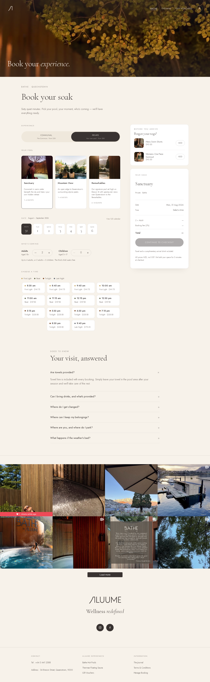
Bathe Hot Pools (89, 662)
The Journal (138, 662)
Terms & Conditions (142, 667)
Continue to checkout (159, 242)
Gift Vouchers (184, 9)
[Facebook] (110, 627)
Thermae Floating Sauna (92, 667)
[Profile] (199, 8)
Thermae (166, 9)
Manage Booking (141, 672)
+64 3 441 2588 (43, 662)
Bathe (154, 9)
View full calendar (113, 218)
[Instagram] (100, 627)
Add (180, 143)
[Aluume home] (10, 8)
